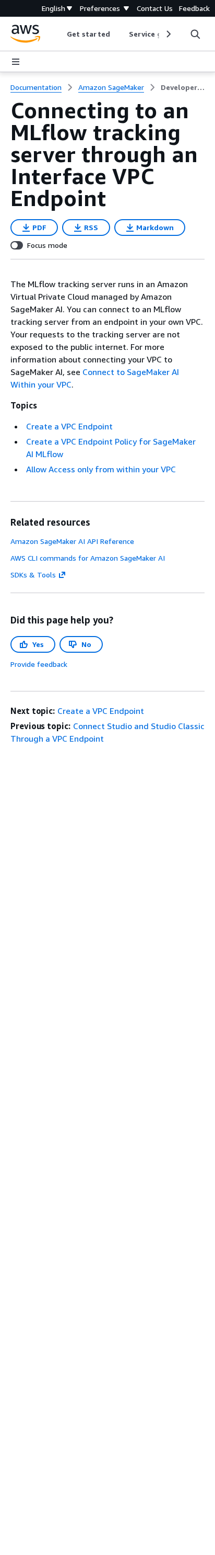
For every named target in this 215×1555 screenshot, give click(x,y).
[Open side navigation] (15, 61)
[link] (183, 87)
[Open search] (195, 34)
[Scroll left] (59, 34)
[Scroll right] (167, 34)
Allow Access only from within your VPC (101, 469)
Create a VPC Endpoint (69, 426)
